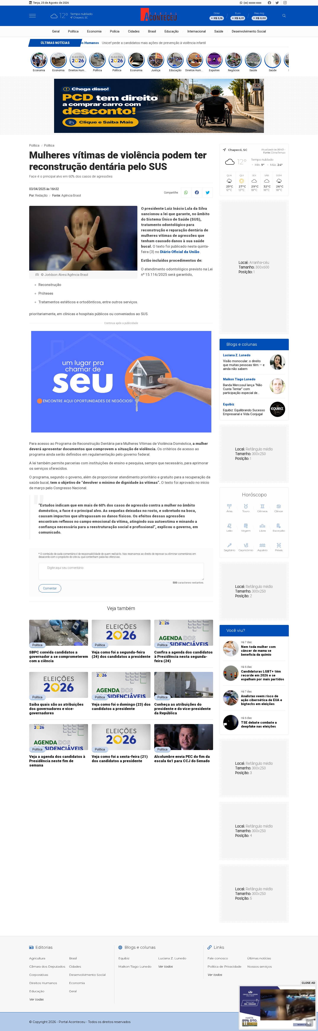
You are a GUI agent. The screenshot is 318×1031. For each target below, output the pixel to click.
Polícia (114, 31)
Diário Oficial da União (179, 252)
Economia (94, 31)
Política (73, 31)
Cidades (134, 31)
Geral (55, 31)
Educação (172, 31)
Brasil (152, 31)
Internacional (196, 31)
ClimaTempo (278, 152)
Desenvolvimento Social (249, 31)
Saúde (218, 31)
